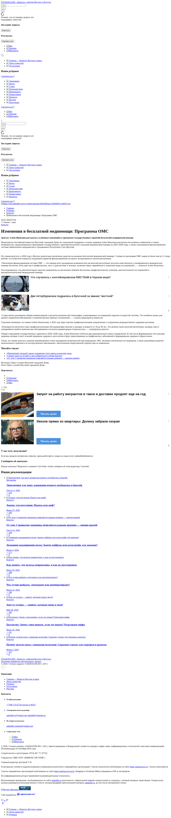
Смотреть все (7, 41)
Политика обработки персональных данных (21, 661)
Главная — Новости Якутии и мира (25, 60)
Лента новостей (16, 63)
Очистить (6, 30)
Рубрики (10, 210)
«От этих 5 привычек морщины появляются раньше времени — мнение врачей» (43, 358)
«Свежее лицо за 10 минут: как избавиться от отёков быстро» (34, 356)
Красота (10, 213)
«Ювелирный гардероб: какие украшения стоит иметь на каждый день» (39, 353)
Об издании (14, 66)
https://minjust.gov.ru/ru (64, 771)
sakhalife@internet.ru (37, 715)
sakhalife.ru (56, 780)
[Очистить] (2, 11)
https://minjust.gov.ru (139, 767)
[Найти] (3, 8)
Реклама (10, 689)
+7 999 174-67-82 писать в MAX (21, 705)
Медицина (11, 480)
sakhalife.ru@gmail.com (16, 715)
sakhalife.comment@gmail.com (19, 726)
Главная (10, 208)
